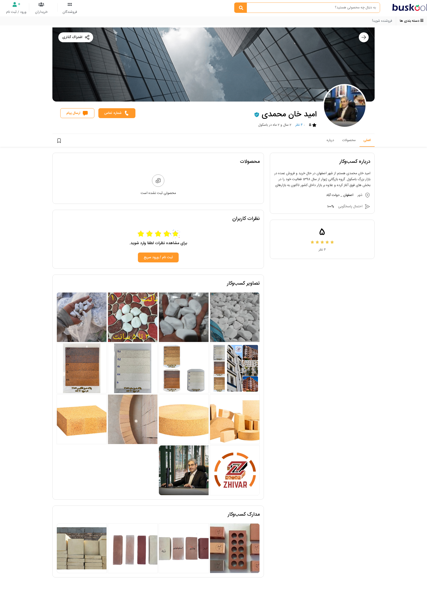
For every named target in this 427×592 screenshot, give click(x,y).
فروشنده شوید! (382, 21)
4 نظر (299, 125)
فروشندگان (70, 12)
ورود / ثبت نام (16, 12)
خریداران (41, 12)
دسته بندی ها (410, 21)
